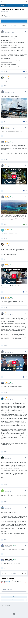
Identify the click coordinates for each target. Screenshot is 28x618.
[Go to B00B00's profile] (2, 398)
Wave (3, 15)
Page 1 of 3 (13, 25)
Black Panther (8, 545)
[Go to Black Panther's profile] (2, 545)
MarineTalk (10, 16)
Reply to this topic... (8, 589)
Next (23, 25)
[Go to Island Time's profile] (2, 457)
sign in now (7, 581)
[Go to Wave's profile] (2, 31)
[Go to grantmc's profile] (2, 298)
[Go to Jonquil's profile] (2, 77)
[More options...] (25, 31)
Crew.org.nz (5, 2)
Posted (9, 32)
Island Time (8, 457)
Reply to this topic (14, 21)
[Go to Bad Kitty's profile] (2, 244)
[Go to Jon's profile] (2, 507)
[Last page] (26, 26)
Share (14, 596)
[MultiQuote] (2, 71)
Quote (5, 71)
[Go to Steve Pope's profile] (2, 490)
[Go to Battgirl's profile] (2, 230)
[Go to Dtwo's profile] (2, 383)
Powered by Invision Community (14, 616)
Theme (13, 613)
